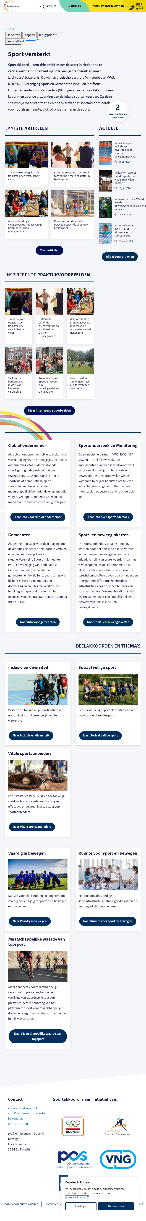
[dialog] (100, 1195)
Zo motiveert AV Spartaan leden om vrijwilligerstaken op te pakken (49, 385)
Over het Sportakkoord (108, 6)
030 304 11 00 (18, 1124)
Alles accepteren (116, 1206)
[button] (9, 29)
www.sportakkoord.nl (22, 1108)
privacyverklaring (75, 1197)
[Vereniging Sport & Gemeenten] (118, 1126)
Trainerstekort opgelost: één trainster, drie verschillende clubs (24, 176)
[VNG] (118, 1160)
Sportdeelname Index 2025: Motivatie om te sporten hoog (123, 230)
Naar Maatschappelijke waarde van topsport (38, 1036)
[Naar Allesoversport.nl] (134, 6)
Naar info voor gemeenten (38, 622)
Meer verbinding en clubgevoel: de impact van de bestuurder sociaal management (25, 226)
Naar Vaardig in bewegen (30, 921)
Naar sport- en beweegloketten (108, 622)
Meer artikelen (49, 250)
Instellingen (81, 1206)
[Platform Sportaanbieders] (73, 1160)
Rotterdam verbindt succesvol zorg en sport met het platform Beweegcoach (72, 176)
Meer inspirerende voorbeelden (49, 410)
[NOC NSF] (73, 1126)
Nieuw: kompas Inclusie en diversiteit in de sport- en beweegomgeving (124, 150)
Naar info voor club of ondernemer (37, 517)
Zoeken (51, 6)
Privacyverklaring (56, 1204)
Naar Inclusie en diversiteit (31, 735)
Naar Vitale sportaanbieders (32, 827)
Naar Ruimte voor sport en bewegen (107, 921)
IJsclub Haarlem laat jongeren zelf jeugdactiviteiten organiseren (79, 383)
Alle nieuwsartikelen (120, 256)
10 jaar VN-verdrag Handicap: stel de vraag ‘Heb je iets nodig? (125, 178)
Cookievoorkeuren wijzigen (21, 1204)
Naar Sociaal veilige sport (100, 735)
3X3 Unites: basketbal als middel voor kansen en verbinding (16, 385)
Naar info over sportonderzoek (108, 517)
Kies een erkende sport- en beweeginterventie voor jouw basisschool (71, 225)
